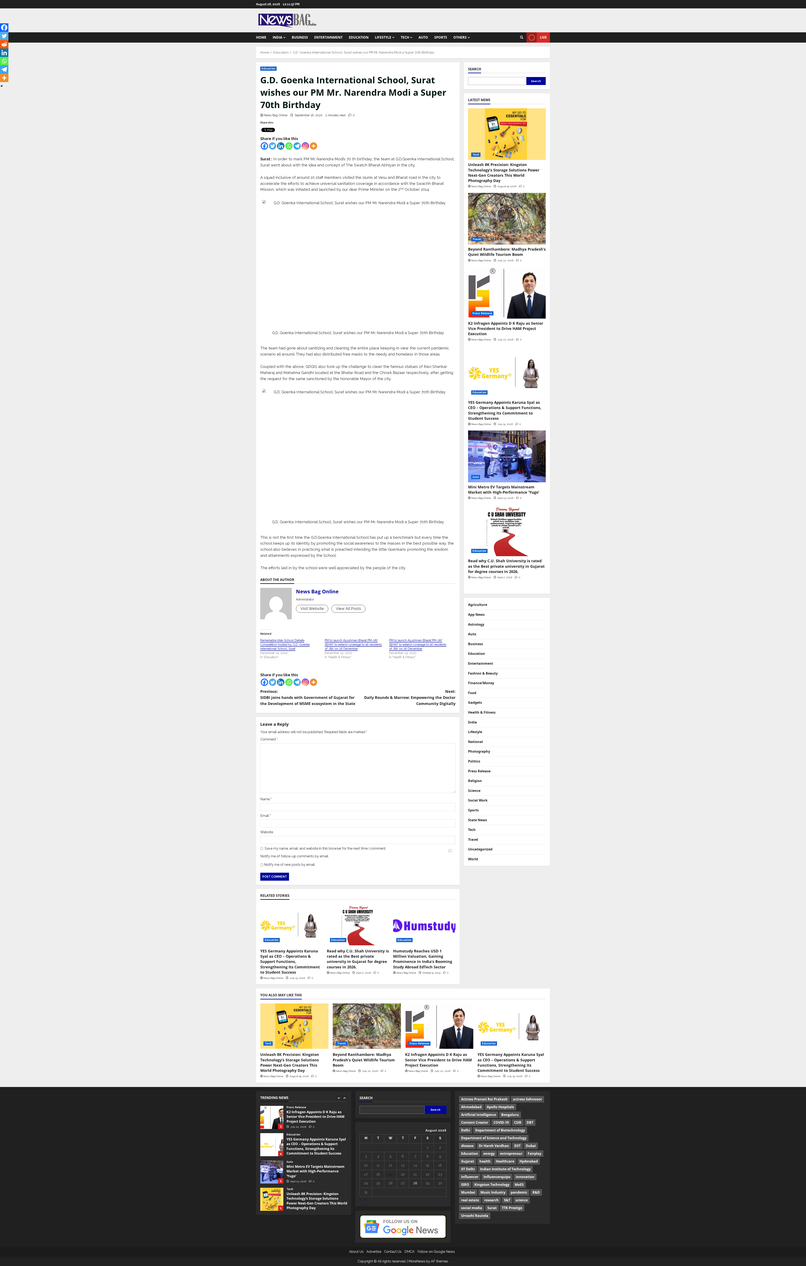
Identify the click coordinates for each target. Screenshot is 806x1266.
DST (517, 1145)
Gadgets (475, 702)
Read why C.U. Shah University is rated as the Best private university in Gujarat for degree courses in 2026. (358, 958)
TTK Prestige (512, 1208)
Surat (492, 1208)
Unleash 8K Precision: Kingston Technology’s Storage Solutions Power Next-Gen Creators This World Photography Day (503, 172)
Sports (440, 37)
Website (266, 832)
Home (261, 37)
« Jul (363, 1199)
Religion (475, 780)
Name (266, 799)
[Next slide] (344, 1098)
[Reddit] (4, 44)
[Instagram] (305, 146)
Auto (423, 37)
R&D (536, 1192)
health (485, 1161)
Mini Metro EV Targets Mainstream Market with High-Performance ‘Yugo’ (504, 489)
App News (476, 614)
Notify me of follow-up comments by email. (294, 856)
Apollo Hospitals (500, 1107)
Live (543, 37)
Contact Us (393, 1252)
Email (265, 816)
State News (477, 820)
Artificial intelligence (478, 1114)
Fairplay (534, 1153)
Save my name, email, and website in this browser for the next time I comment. (325, 848)
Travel (476, 239)
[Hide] (1, 86)
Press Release (482, 313)
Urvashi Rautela (474, 1215)
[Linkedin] (280, 146)
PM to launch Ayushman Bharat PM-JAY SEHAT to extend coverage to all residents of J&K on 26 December (353, 644)
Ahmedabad (471, 1107)
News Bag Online (275, 115)
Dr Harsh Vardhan (494, 1145)
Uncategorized (480, 849)
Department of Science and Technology (493, 1138)
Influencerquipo (497, 1176)
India (277, 37)
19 (390, 1174)
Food (472, 693)
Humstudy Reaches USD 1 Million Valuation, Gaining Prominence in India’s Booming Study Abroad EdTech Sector (422, 958)
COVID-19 (501, 1122)
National (475, 741)
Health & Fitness (482, 712)
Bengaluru (510, 1114)
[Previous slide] (338, 1098)
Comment (269, 739)
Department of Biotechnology (500, 1130)
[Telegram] (297, 146)
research (491, 1200)
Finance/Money (481, 683)
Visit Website (312, 608)
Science (474, 790)
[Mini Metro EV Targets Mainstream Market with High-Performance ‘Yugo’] (507, 456)
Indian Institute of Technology (505, 1169)
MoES (519, 1184)
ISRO (465, 1184)
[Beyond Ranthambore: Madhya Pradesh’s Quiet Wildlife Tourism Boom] (507, 219)
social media (471, 1208)
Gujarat (467, 1161)
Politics (474, 761)
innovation (525, 1176)
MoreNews (416, 1261)
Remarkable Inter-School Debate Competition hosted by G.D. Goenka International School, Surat (285, 644)
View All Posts (348, 608)
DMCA (409, 1252)
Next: (409, 697)
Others (460, 37)
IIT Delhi (468, 1169)
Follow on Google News (436, 1252)
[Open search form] (521, 38)
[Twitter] (272, 146)
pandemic (519, 1192)
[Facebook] (264, 146)
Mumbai (468, 1192)
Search (474, 69)
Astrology (476, 624)
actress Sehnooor (527, 1099)
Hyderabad (528, 1161)
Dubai (531, 1145)
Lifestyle (383, 37)
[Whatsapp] (289, 146)
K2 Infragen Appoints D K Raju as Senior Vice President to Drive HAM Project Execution (505, 328)
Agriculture (477, 604)
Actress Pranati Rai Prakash (484, 1099)
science (522, 1200)
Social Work (478, 800)
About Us (356, 1252)
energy (489, 1153)
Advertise (373, 1252)
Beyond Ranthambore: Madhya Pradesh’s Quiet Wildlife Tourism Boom (507, 252)
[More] (313, 146)
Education (359, 37)
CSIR (517, 1122)
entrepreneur (511, 1153)
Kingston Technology (491, 1184)
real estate (470, 1200)
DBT (530, 1122)
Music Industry (492, 1192)
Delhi (465, 1130)
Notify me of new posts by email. (289, 865)
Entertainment (328, 37)
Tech (405, 37)
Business (300, 37)
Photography (479, 751)
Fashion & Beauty (483, 673)
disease (467, 1145)
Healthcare (505, 1161)
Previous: (307, 697)
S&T (507, 1200)
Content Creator (474, 1122)
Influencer (469, 1176)
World (473, 859)
